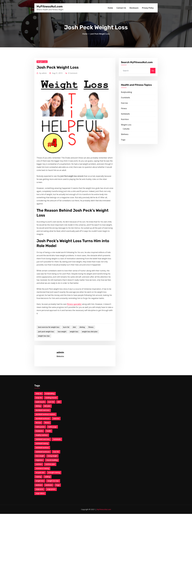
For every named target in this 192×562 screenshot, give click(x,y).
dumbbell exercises (42, 410)
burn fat (66, 327)
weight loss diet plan (89, 332)
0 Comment (72, 73)
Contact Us (121, 8)
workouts (48, 485)
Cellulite (126, 129)
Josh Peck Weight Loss (100, 34)
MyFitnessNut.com (50, 6)
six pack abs (40, 472)
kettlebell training (42, 443)
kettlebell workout (42, 447)
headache (39, 431)
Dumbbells (125, 97)
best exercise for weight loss (48, 327)
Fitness (124, 108)
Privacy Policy (148, 8)
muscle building (51, 460)
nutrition (39, 464)
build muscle (40, 402)
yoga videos (40, 493)
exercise (56, 418)
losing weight (52, 456)
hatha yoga (52, 427)
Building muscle (51, 398)
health (48, 431)
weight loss (74, 332)
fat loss (38, 423)
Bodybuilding (126, 92)
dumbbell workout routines (45, 414)
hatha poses (40, 427)
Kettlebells (125, 114)
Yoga (123, 139)
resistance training (42, 468)
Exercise (124, 103)
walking (47, 477)
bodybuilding (49, 393)
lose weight (62, 332)
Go (153, 70)
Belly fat (39, 393)
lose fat (56, 452)
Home (110, 8)
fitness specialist (74, 304)
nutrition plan (50, 464)
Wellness (124, 134)
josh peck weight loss (46, 332)
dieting (82, 327)
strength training (54, 472)
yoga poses (51, 489)
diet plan (47, 406)
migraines (39, 460)
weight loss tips (44, 336)
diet (74, 327)
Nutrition (125, 119)
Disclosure (134, 8)
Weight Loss (42, 62)
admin (43, 73)
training (38, 477)
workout (39, 485)
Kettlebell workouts (43, 452)
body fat (39, 398)
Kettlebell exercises (43, 439)
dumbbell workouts (43, 418)
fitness (90, 327)
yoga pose (39, 489)
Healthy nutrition (42, 435)
